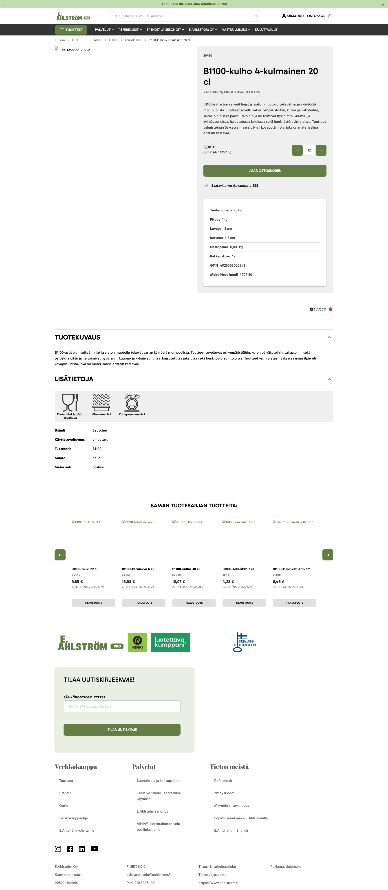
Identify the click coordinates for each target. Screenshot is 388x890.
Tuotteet (74, 30)
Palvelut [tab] (144, 766)
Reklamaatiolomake (285, 866)
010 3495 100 (144, 883)
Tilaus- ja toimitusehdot (217, 866)
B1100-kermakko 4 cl (138, 569)
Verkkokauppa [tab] (76, 766)
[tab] (194, 337)
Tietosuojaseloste (212, 874)
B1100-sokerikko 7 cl (238, 569)
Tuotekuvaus (77, 337)
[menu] (188, 29)
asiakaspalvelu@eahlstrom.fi (149, 874)
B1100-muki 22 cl (84, 569)
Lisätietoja (74, 379)
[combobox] (184, 16)
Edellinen (60, 554)
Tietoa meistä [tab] (229, 766)
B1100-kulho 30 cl (186, 569)
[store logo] (91, 651)
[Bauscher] (321, 310)
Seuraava (327, 554)
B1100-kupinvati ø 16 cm (291, 569)
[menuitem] (105, 29)
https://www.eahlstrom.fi (218, 883)
